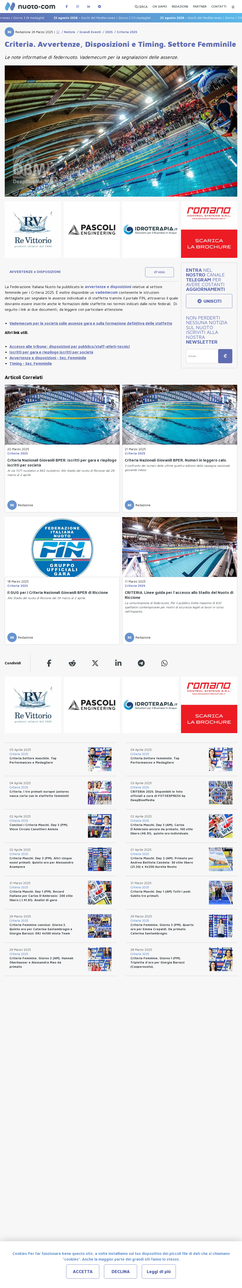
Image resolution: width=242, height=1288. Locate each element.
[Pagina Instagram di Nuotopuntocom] (77, 6)
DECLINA (121, 1271)
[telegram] (141, 663)
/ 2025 (106, 32)
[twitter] (95, 663)
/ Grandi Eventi (88, 32)
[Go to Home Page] (58, 32)
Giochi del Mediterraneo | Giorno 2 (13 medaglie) (83, 18)
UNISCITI (211, 301)
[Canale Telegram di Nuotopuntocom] (99, 6)
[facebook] (49, 663)
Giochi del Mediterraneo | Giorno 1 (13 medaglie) (190, 18)
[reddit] (72, 663)
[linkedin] (118, 663)
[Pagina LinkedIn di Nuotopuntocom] (88, 6)
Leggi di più (159, 1271)
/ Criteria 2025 (124, 32)
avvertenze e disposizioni (108, 287)
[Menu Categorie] (233, 6)
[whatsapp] (164, 663)
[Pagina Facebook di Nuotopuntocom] (66, 6)
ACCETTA (83, 1271)
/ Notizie (67, 32)
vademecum (106, 292)
